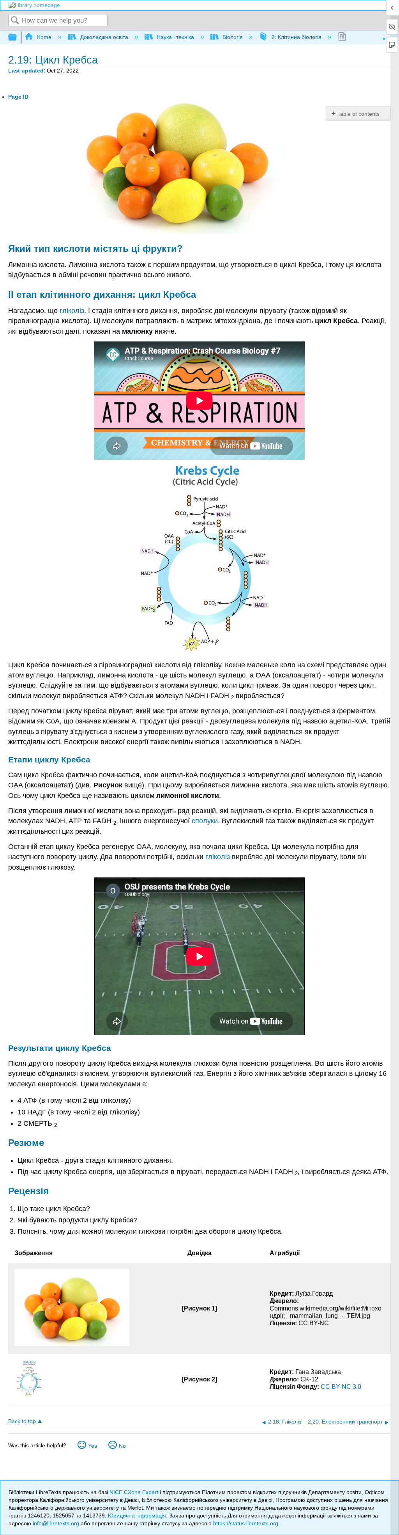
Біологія (232, 37)
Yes (92, 1446)
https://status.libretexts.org (245, 1523)
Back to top (22, 1421)
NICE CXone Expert (134, 1492)
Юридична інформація (137, 1515)
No (122, 1446)
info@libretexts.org (56, 1523)
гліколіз (72, 311)
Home (44, 37)
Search (15, 21)
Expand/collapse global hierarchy (17, 37)
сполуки (205, 821)
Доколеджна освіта (104, 37)
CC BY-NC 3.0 (341, 1386)
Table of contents (358, 114)
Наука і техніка (175, 37)
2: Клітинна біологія (296, 37)
